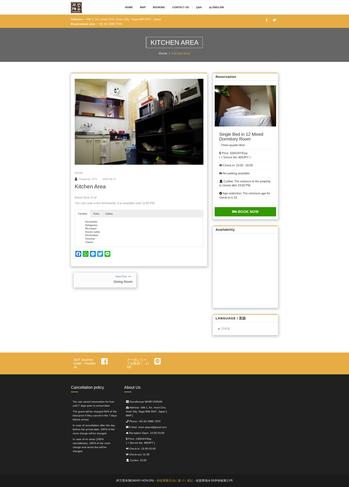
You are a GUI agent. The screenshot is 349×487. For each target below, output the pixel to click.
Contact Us (180, 7)
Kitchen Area (181, 53)
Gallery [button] (109, 213)
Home (129, 7)
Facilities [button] (82, 213)
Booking (159, 7)
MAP (129, 415)
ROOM (79, 172)
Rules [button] (96, 213)
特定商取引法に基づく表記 (175, 480)
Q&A (199, 7)
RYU (94, 179)
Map (143, 7)
